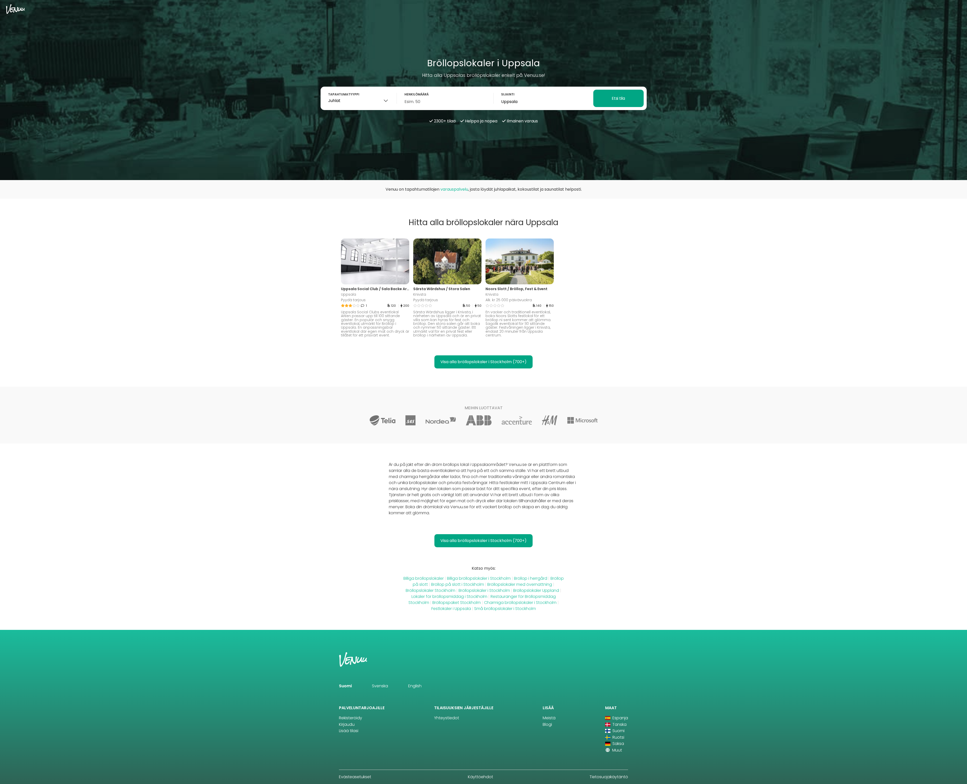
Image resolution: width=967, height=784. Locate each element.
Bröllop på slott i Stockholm (457, 584)
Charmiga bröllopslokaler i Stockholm (520, 602)
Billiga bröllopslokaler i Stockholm (479, 578)
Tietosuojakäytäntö (609, 777)
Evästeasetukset (355, 777)
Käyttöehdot (480, 777)
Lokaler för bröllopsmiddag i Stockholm (449, 596)
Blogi (547, 724)
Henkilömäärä (416, 94)
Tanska (619, 724)
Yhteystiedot (446, 718)
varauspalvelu (454, 189)
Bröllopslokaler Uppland (536, 590)
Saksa (617, 743)
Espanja (619, 718)
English (415, 686)
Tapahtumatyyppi (343, 94)
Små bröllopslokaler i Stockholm (505, 608)
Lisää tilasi (348, 731)
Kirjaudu (347, 724)
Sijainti (507, 94)
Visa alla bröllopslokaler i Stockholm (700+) (483, 362)
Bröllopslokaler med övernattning (519, 584)
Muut (616, 750)
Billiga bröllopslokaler (423, 578)
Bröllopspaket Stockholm (456, 602)
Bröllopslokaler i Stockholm (484, 590)
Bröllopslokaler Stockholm (430, 590)
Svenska (380, 686)
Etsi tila (618, 98)
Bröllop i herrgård (531, 578)
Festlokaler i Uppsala (451, 608)
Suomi (345, 686)
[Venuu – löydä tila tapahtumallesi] (15, 9)
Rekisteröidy (350, 718)
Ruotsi (617, 737)
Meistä (549, 718)
